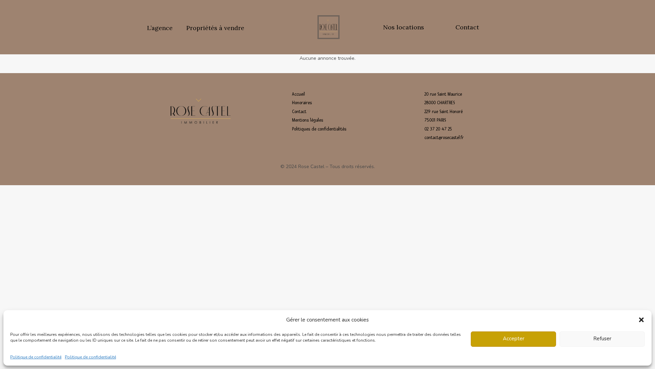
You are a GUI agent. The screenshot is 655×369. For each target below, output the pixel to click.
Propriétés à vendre (215, 28)
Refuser (602, 339)
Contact (467, 27)
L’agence (160, 28)
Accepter (513, 339)
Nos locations (403, 27)
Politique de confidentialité (35, 356)
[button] (641, 319)
